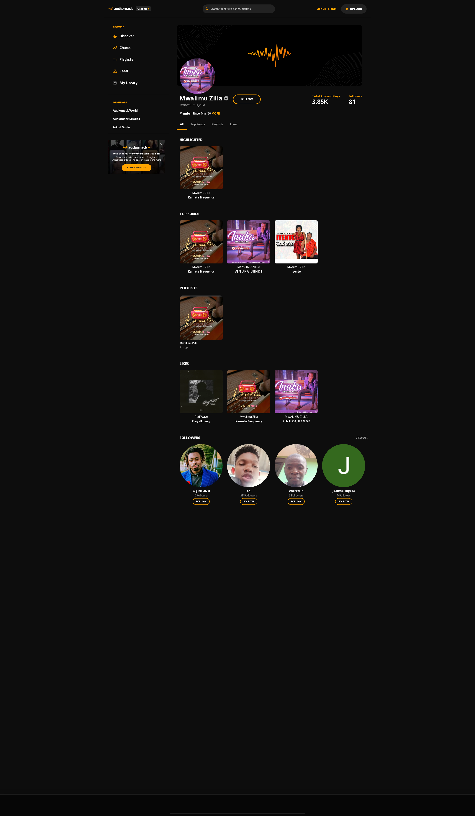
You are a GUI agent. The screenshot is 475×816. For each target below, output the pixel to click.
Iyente (296, 271)
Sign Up (321, 8)
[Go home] (120, 9)
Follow (247, 99)
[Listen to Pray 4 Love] (201, 391)
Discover (126, 36)
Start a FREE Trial (136, 167)
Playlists (126, 59)
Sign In (332, 8)
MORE (216, 113)
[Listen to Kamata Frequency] (201, 167)
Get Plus (143, 8)
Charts (124, 47)
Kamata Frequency (201, 197)
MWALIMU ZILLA (248, 267)
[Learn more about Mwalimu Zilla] (201, 318)
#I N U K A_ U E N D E (248, 271)
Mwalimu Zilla (201, 193)
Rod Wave (201, 417)
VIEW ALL (362, 438)
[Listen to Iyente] (296, 241)
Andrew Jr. (296, 491)
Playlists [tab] (217, 124)
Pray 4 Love (200, 421)
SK (248, 491)
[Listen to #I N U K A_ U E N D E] (248, 241)
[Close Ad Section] (161, 144)
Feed (123, 71)
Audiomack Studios (126, 119)
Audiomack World (125, 110)
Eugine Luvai (201, 491)
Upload (356, 9)
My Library (128, 82)
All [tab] (182, 124)
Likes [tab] (234, 124)
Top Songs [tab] (197, 124)
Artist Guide (121, 127)
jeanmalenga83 (343, 491)
